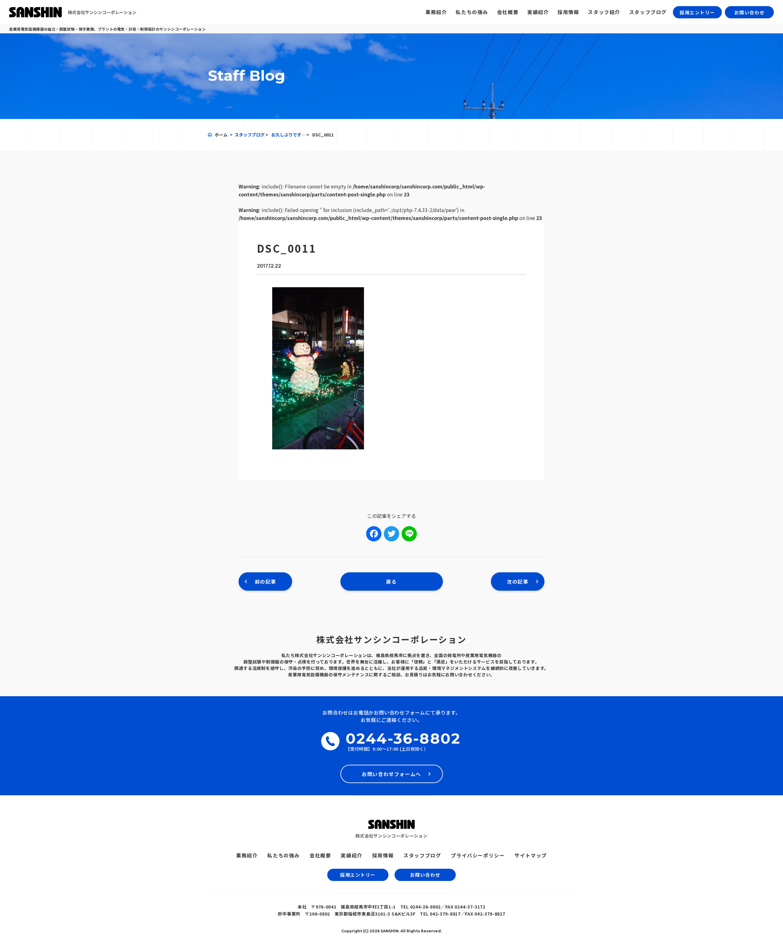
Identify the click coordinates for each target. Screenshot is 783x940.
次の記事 (517, 581)
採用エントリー (697, 12)
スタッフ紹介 (604, 12)
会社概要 (507, 12)
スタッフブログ (648, 12)
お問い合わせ (749, 12)
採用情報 (568, 12)
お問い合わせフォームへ (391, 774)
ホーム (221, 135)
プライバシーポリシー (478, 855)
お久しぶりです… (288, 135)
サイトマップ (530, 855)
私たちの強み (472, 12)
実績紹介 (538, 12)
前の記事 (265, 581)
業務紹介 (436, 12)
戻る (391, 581)
